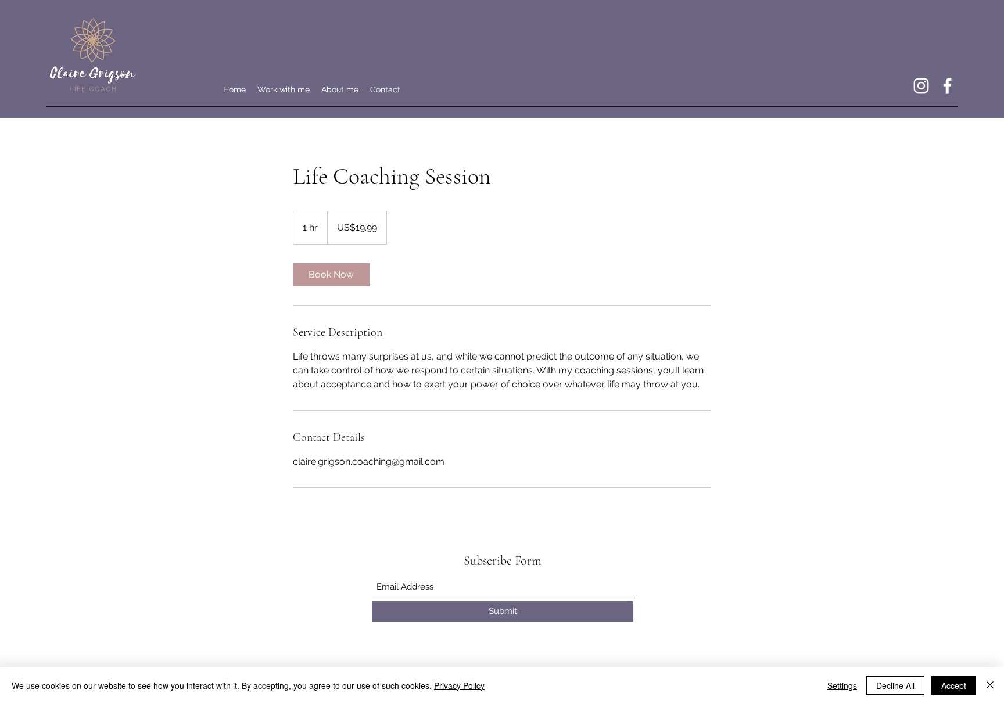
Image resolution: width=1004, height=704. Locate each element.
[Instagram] (921, 86)
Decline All (895, 685)
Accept (953, 685)
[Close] (990, 685)
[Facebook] (947, 86)
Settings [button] (842, 685)
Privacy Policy (459, 685)
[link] (331, 274)
